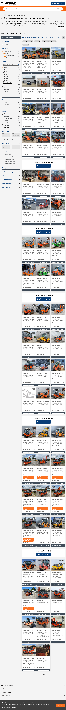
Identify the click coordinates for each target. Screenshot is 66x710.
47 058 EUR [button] (26, 611)
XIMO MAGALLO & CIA (28, 670)
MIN (3, 133)
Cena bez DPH (6, 131)
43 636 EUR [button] (55, 480)
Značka (4, 61)
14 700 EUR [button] (41, 449)
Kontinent (5, 100)
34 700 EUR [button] (26, 449)
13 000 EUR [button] (55, 126)
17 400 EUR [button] (26, 410)
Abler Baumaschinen (58, 157)
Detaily (4, 168)
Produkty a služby (6, 692)
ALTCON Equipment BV (28, 262)
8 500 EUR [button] (26, 154)
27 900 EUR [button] (55, 354)
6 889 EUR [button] (55, 221)
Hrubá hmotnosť (7, 179)
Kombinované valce (14, 15)
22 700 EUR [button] (41, 667)
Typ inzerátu (5, 41)
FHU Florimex (28, 73)
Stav (3, 175)
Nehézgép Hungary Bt (58, 224)
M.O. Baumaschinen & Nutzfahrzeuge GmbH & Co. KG (35, 157)
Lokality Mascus (8, 685)
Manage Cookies (37, 706)
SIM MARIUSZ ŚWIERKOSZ (43, 224)
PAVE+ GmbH (29, 196)
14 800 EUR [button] (41, 259)
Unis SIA (43, 584)
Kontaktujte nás (5, 695)
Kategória (5, 48)
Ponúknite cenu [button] (57, 70)
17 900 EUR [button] (26, 326)
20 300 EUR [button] (55, 287)
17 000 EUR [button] (41, 126)
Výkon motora (6, 183)
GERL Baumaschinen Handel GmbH (30, 584)
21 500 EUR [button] (26, 354)
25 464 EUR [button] (26, 70)
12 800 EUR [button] (41, 382)
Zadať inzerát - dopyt (43, 166)
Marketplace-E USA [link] (28, 483)
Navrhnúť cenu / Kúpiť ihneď (27, 477)
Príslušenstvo (6, 187)
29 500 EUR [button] (41, 354)
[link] (29, 53)
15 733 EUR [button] (41, 70)
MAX (13, 133)
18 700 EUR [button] (41, 410)
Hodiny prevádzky (7, 172)
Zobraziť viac (61, 27)
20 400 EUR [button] (41, 611)
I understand (60, 705)
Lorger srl (58, 614)
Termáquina (58, 642)
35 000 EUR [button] (41, 582)
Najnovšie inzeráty (7, 152)
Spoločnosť (4, 689)
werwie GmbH (58, 101)
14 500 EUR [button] (55, 582)
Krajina (4, 111)
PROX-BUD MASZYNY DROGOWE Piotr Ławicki (33, 101)
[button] (11, 37)
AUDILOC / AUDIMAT (43, 614)
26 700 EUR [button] (55, 449)
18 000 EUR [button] (26, 667)
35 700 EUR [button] (55, 410)
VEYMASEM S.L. (43, 642)
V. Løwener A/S (28, 290)
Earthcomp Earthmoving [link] (43, 670)
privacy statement (6, 707)
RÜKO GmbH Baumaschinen (44, 129)
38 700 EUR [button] (55, 259)
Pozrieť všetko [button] (7, 83)
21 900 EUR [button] (55, 382)
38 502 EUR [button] (26, 480)
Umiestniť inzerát (58, 3)
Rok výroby (5, 143)
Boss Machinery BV (58, 584)
